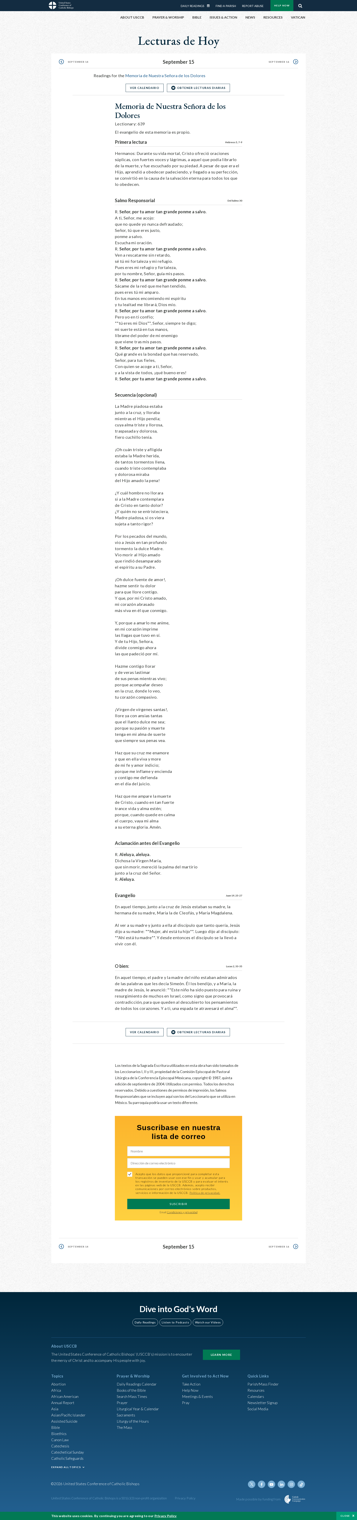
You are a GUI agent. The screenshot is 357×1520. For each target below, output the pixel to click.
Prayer (122, 1402)
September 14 (78, 61)
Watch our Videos (208, 1322)
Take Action (191, 1384)
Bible (55, 1427)
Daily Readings (192, 6)
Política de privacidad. (204, 1193)
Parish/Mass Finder (263, 1384)
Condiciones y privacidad (182, 1212)
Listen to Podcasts (175, 1322)
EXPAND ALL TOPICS (66, 1467)
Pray (185, 1402)
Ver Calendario (144, 88)
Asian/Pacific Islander (68, 1415)
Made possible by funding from (258, 1499)
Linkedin (281, 1484)
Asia (54, 1409)
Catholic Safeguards (67, 1458)
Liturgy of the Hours (133, 1421)
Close (345, 1515)
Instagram (291, 1484)
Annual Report (62, 1402)
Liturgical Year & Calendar (138, 1409)
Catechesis (60, 1446)
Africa (56, 1390)
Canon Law (60, 1439)
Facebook (261, 1484)
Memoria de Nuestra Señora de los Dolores (165, 75)
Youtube (271, 1484)
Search (300, 5)
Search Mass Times (132, 1396)
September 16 (279, 61)
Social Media (258, 1409)
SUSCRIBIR (178, 1204)
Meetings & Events (197, 1396)
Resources (256, 1390)
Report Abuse (253, 6)
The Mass (124, 1427)
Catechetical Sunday (67, 1452)
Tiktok (301, 1484)
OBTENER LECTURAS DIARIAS (201, 88)
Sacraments (126, 1415)
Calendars (256, 1396)
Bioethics (59, 1433)
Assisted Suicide (64, 1421)
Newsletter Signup (263, 1402)
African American (65, 1396)
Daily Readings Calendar (210, 6)
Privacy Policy (185, 1498)
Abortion (58, 1384)
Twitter (251, 1484)
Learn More (221, 1354)
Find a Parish (226, 6)
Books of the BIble (131, 1390)
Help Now (282, 5)
